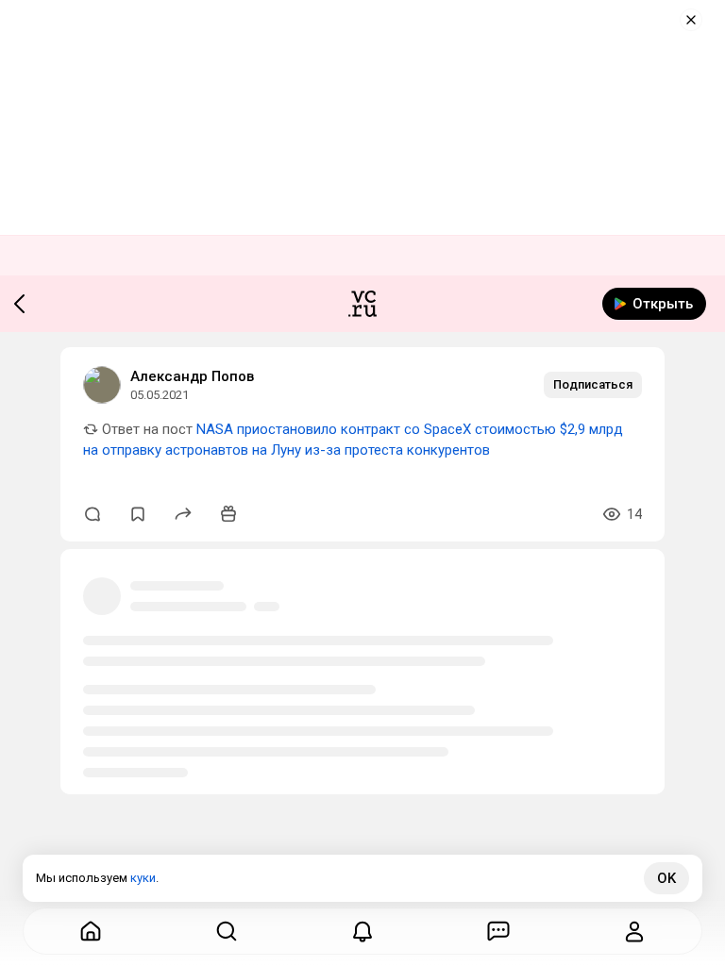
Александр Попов (192, 376)
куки (143, 878)
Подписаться (592, 384)
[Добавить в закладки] (138, 514)
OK (666, 878)
